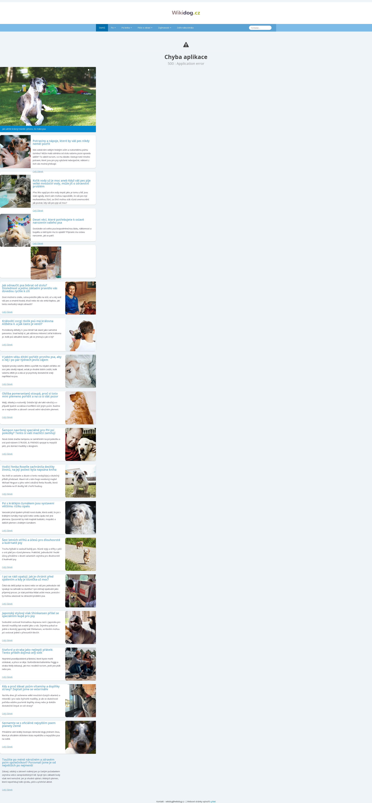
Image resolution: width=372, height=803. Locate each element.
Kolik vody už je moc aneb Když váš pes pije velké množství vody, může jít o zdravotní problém (62, 182)
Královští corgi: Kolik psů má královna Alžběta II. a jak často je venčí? (27, 321)
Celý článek (38, 170)
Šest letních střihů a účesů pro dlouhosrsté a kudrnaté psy (31, 540)
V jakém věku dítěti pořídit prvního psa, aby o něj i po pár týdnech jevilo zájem (31, 357)
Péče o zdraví (144, 27)
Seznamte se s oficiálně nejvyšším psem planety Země (29, 723)
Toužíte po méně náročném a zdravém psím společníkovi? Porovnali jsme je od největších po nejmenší (29, 761)
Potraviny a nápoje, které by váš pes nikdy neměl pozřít (61, 141)
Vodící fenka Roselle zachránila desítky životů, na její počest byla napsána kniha (29, 467)
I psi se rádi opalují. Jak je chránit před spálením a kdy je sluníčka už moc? (27, 576)
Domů (102, 27)
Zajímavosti (164, 27)
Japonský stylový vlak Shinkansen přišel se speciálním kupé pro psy (30, 613)
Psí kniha (125, 27)
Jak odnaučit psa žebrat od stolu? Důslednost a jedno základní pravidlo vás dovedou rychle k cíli (29, 287)
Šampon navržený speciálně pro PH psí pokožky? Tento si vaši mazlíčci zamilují (28, 430)
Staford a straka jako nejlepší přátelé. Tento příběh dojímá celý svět (27, 650)
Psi (112, 27)
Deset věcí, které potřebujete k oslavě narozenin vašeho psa (58, 219)
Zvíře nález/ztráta (185, 27)
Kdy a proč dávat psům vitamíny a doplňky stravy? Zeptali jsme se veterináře (31, 686)
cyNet (213, 800)
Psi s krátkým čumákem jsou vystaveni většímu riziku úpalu (28, 503)
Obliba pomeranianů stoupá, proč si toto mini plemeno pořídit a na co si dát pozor (30, 393)
